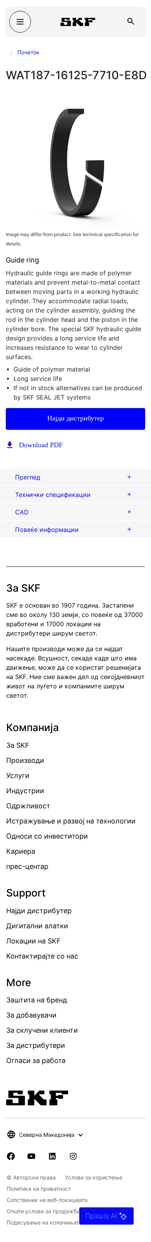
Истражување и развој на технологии (71, 821)
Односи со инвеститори (47, 836)
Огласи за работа (35, 1060)
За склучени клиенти (42, 1030)
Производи (25, 760)
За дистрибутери (35, 1045)
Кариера (20, 851)
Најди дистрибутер (75, 418)
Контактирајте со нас (42, 956)
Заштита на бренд (36, 1000)
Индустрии (25, 791)
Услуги (17, 775)
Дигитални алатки (37, 926)
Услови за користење (93, 1177)
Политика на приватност (39, 1188)
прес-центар (27, 866)
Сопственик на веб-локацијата (47, 1200)
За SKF (17, 745)
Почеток (28, 52)
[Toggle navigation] (20, 21)
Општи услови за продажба (43, 1211)
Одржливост (28, 806)
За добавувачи (31, 1015)
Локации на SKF (33, 941)
